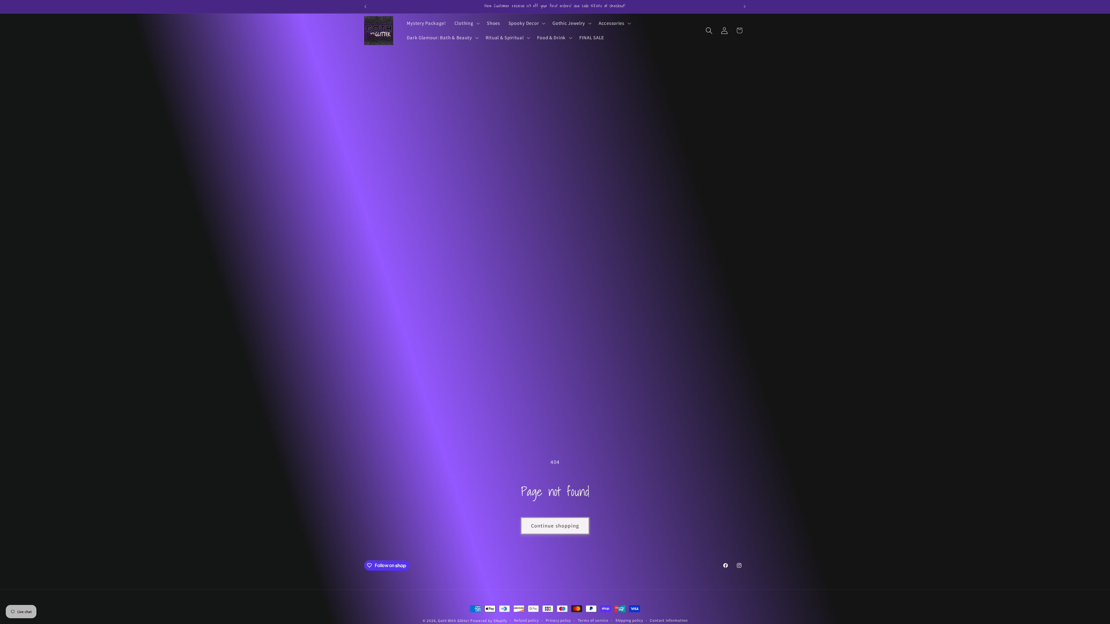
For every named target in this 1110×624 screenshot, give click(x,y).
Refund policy (526, 620)
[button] (466, 23)
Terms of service (593, 620)
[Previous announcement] (365, 6)
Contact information (668, 620)
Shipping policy (629, 620)
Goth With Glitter (453, 620)
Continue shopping (555, 525)
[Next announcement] (744, 6)
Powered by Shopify (488, 620)
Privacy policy (558, 620)
